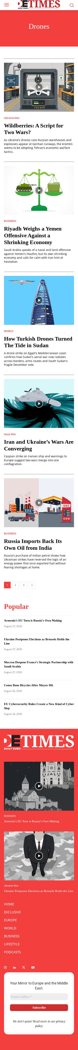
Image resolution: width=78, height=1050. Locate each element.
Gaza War (10, 434)
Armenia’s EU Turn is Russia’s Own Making (33, 620)
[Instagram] (5, 967)
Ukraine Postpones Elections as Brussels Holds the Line (38, 891)
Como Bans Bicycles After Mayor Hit (28, 685)
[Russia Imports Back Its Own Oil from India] (39, 502)
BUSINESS (10, 221)
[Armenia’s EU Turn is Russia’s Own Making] (39, 786)
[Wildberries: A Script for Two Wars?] (39, 87)
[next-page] (32, 585)
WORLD (8, 331)
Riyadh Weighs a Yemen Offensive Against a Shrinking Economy (33, 235)
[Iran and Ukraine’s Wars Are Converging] (39, 403)
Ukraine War (12, 118)
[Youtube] (32, 967)
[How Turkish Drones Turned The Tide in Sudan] (39, 300)
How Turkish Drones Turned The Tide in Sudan (38, 342)
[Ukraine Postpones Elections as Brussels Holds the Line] (39, 855)
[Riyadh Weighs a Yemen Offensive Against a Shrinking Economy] (39, 190)
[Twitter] (23, 967)
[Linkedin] (14, 967)
